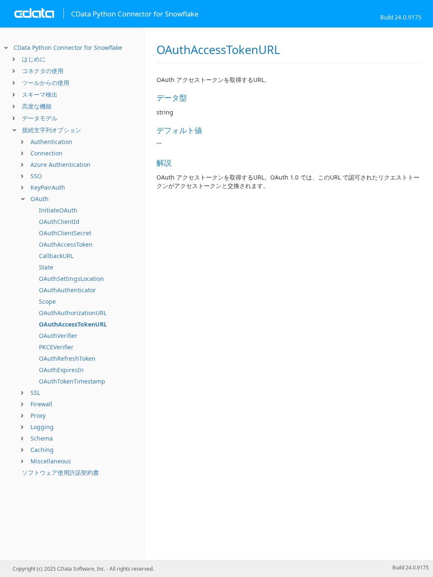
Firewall (41, 404)
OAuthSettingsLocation (71, 279)
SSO (36, 176)
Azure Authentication (60, 165)
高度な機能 (37, 106)
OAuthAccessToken (66, 244)
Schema (41, 438)
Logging (42, 427)
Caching (42, 450)
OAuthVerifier (58, 336)
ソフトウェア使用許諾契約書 (60, 472)
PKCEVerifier (56, 347)
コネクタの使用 (42, 71)
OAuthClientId (59, 222)
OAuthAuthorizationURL (73, 313)
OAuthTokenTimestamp (72, 381)
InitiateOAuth (58, 210)
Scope (47, 301)
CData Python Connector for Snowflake (68, 48)
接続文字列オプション (51, 130)
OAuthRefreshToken (67, 358)
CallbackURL (56, 256)
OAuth (39, 199)
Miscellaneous (50, 461)
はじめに (34, 59)
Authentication (51, 142)
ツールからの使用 (45, 83)
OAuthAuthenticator (67, 290)
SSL (35, 393)
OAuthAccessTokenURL (73, 324)
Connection (46, 153)
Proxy (38, 415)
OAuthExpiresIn (61, 370)
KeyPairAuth (47, 187)
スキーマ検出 (40, 94)
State (46, 267)
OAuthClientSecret (65, 233)
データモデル (40, 118)
